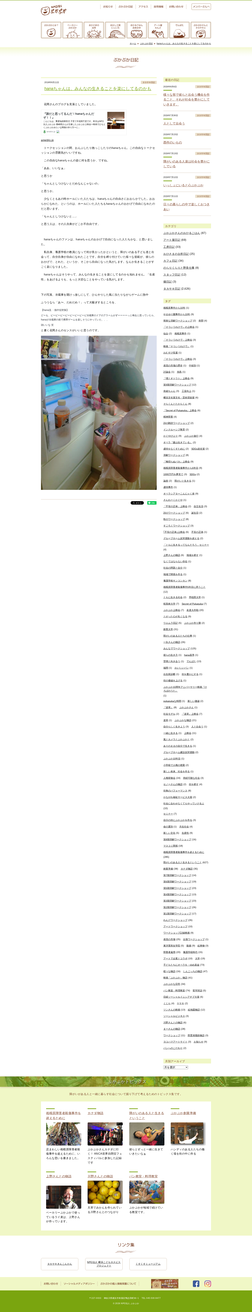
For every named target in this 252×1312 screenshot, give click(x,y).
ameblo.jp (47, 140)
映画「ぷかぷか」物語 (175, 977)
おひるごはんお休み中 (136, 26)
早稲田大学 (195, 597)
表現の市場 (169, 939)
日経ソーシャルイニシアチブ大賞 (181, 996)
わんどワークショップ (175, 920)
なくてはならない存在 (175, 561)
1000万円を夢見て (173, 474)
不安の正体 (197, 532)
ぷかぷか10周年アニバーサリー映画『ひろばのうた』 (185, 689)
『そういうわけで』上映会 (177, 359)
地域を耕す (193, 555)
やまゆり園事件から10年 (176, 314)
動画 (189, 945)
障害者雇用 (169, 952)
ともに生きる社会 (173, 597)
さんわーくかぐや (173, 500)
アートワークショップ (175, 926)
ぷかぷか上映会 (171, 610)
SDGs (193, 474)
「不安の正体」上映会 (175, 506)
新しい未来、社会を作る (176, 771)
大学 (197, 958)
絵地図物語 (194, 1009)
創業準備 (168, 868)
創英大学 (168, 629)
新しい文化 (169, 833)
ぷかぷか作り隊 (192, 623)
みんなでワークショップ (176, 648)
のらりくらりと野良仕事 (179, 267)
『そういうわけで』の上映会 (179, 327)
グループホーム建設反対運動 (179, 752)
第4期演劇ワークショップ (177, 894)
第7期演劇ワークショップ (177, 875)
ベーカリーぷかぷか (72, 26)
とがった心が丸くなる (175, 616)
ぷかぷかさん (186, 707)
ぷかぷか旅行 (191, 436)
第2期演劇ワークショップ (177, 907)
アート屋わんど (158, 26)
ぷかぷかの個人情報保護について (118, 1284)
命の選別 (168, 826)
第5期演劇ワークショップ (177, 888)
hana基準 (189, 655)
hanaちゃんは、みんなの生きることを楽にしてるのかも (184, 43)
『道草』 (168, 707)
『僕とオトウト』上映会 (176, 378)
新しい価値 (194, 701)
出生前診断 (169, 674)
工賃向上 (186, 391)
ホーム (133, 43)
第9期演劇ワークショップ (177, 384)
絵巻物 (201, 945)
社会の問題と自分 (173, 567)
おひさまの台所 (94, 26)
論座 (165, 480)
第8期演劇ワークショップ (177, 839)
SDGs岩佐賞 (198, 448)
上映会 (187, 733)
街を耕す (194, 784)
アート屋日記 (171, 239)
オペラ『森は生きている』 (177, 442)
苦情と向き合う (171, 661)
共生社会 (184, 826)
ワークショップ (171, 1035)
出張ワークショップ (194, 939)
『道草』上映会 (190, 714)
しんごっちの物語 (192, 971)
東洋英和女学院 (171, 945)
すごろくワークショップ (176, 525)
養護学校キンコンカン (175, 580)
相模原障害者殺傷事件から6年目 (180, 468)
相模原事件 (181, 333)
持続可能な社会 (191, 778)
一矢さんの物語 (171, 642)
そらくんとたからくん (175, 404)
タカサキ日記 (149, 82)
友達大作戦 (193, 610)
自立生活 (198, 506)
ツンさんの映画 (171, 1009)
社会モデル (169, 714)
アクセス (143, 6)
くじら (167, 1003)
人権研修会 (169, 778)
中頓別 (192, 365)
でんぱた (179, 25)
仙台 (165, 333)
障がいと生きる (183, 480)
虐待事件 (168, 487)
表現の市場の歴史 (173, 365)
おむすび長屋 (170, 352)
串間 (201, 320)
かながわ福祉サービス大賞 (177, 797)
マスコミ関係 (170, 845)
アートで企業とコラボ (175, 958)
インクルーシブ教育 (174, 429)
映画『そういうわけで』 (176, 346)
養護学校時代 (190, 952)
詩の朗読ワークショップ (176, 423)
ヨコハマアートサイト (175, 1041)
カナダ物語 (187, 868)
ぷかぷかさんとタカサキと (201, 26)
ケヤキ (180, 1003)
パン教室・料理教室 (174, 990)
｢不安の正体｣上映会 (174, 532)
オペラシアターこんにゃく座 (179, 493)
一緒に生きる (170, 733)
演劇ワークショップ (174, 455)
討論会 (167, 371)
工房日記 (169, 246)
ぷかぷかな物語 (183, 720)
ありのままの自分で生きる (177, 746)
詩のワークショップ (174, 512)
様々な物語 (169, 971)
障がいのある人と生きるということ (182, 862)
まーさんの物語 (171, 1029)
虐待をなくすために (174, 448)
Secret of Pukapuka (192, 603)
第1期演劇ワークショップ (177, 913)
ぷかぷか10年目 (172, 758)
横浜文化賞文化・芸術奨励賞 (179, 397)
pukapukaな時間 (172, 701)
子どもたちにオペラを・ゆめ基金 (181, 964)
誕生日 (195, 512)
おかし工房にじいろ (115, 26)
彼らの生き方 (170, 655)
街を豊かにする (190, 674)
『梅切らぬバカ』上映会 (176, 461)
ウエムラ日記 (170, 623)
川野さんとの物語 (173, 1022)
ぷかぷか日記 (125, 6)
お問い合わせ (176, 6)
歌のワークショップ (174, 519)
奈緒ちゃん (169, 391)
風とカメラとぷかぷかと (176, 739)
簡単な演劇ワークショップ (177, 320)
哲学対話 (197, 990)
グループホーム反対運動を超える (181, 538)
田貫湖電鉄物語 (196, 1035)
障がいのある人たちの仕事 (177, 635)
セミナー (168, 813)
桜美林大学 (169, 603)
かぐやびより (170, 436)
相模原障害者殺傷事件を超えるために (183, 852)
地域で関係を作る (173, 574)
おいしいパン (182, 667)
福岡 (165, 667)
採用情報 (158, 6)
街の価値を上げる (173, 680)
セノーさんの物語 (173, 784)
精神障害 (168, 416)
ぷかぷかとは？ (51, 25)
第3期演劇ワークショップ (177, 900)
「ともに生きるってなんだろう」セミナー (186, 544)
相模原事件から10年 (174, 307)
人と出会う (197, 726)
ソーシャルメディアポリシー (79, 1284)
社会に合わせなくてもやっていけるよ (183, 803)
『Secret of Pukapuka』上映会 (180, 410)
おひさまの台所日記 (176, 253)
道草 (165, 720)
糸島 (179, 371)
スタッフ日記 (171, 274)
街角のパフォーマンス (175, 790)
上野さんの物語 (171, 555)
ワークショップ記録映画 (176, 932)
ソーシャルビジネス (174, 1016)
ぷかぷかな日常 (171, 984)
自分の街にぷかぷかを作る (177, 820)
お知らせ (108, 6)
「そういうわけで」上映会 (177, 339)
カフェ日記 (170, 260)
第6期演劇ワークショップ (177, 881)
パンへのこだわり (173, 1048)
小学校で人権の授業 (174, 765)
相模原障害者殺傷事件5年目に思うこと (184, 587)
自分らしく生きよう (174, 726)
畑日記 (167, 281)
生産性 (185, 833)
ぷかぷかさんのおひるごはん (181, 233)
